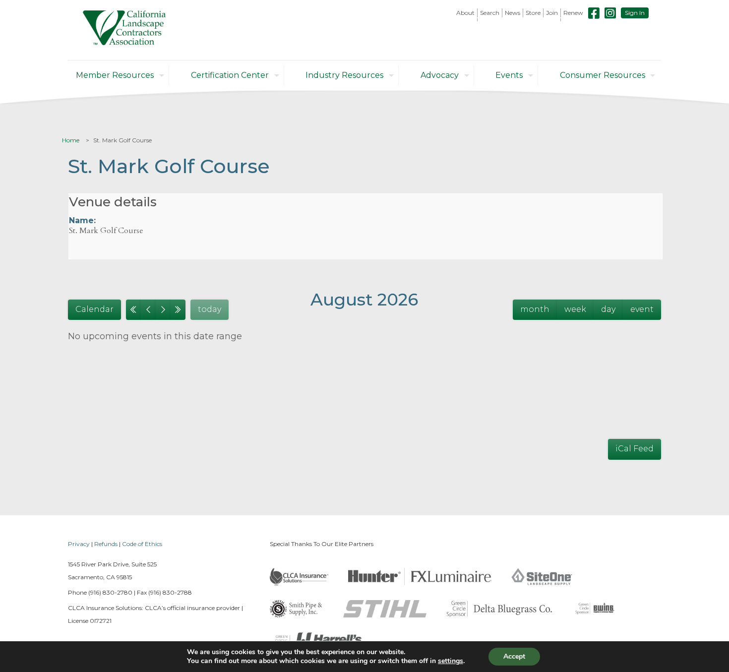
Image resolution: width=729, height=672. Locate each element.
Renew (573, 12)
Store (533, 12)
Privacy (79, 544)
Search (489, 12)
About (465, 12)
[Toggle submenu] (466, 19)
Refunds (106, 544)
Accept (514, 656)
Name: (82, 220)
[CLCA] (124, 30)
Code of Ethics (142, 544)
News (512, 12)
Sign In (635, 12)
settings (450, 661)
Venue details (113, 202)
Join (552, 12)
